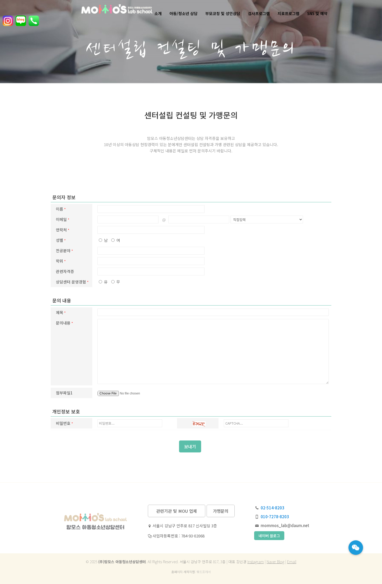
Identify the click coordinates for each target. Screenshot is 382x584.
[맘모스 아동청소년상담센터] (95, 13)
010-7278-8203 (275, 516)
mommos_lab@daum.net (285, 525)
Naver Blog (275, 561)
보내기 (190, 446)
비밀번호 (64, 423)
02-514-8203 (272, 507)
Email (291, 561)
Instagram (255, 561)
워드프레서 (203, 571)
